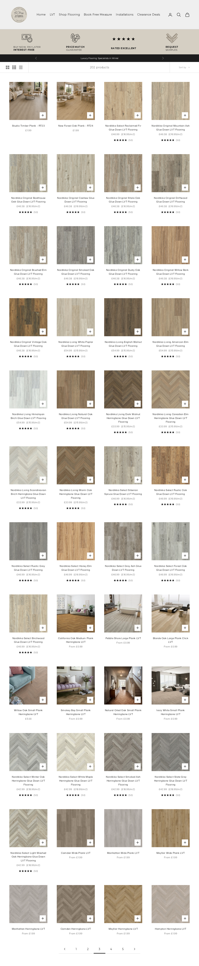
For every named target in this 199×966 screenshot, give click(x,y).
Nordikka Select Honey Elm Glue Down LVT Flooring (76, 568)
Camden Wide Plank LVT (76, 853)
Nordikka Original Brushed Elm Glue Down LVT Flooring (28, 271)
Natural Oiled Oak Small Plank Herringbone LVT (123, 712)
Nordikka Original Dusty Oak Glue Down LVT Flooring (123, 271)
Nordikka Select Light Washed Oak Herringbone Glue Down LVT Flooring (28, 856)
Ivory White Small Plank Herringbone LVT (170, 712)
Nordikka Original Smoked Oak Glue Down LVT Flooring (75, 271)
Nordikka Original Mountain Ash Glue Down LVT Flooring (171, 127)
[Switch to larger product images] (7, 67)
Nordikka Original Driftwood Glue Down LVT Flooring (170, 199)
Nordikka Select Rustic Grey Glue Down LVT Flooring (28, 568)
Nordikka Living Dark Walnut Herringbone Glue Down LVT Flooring (123, 418)
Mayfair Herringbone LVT (123, 928)
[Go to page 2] (64, 949)
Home (41, 14)
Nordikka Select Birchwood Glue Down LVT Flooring (28, 640)
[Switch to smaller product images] (14, 67)
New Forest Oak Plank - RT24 (75, 125)
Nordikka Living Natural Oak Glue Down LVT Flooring (76, 416)
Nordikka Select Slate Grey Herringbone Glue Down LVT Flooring (170, 780)
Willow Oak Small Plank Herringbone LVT (28, 712)
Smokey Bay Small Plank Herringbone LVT (76, 712)
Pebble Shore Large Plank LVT (123, 638)
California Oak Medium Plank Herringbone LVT (75, 640)
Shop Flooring (69, 14)
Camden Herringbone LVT (76, 928)
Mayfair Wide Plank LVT (170, 853)
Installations (124, 14)
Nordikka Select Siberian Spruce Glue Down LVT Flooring (123, 492)
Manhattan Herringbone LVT (28, 928)
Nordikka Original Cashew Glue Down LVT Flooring (75, 199)
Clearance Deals (148, 14)
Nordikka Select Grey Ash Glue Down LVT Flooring (123, 568)
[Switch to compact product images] (21, 67)
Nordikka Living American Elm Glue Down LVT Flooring (171, 343)
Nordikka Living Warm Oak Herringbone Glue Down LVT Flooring (76, 494)
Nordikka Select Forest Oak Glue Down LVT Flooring (170, 568)
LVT (52, 14)
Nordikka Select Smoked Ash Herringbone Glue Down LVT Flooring (123, 780)
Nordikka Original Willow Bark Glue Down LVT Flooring (171, 271)
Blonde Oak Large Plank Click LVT (171, 640)
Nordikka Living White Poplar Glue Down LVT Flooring (75, 343)
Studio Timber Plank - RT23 (28, 125)
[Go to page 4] (134, 949)
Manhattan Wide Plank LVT (123, 853)
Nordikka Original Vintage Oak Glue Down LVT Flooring (28, 343)
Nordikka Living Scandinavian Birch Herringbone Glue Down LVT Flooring (28, 494)
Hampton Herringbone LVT (170, 928)
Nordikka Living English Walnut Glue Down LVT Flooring (123, 343)
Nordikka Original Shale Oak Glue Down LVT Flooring (123, 199)
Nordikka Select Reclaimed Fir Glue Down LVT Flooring (123, 127)
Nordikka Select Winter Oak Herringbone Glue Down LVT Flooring (28, 780)
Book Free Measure (98, 14)
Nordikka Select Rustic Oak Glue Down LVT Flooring (170, 492)
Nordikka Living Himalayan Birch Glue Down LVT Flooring (28, 416)
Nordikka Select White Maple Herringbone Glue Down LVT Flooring (76, 780)
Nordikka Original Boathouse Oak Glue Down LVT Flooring (28, 199)
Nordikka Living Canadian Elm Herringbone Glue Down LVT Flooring (171, 418)
